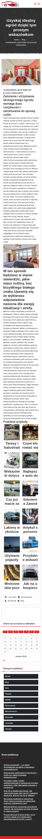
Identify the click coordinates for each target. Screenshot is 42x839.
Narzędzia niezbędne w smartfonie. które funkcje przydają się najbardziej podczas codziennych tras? (19, 801)
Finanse (8, 694)
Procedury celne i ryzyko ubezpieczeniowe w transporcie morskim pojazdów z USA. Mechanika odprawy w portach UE (21, 784)
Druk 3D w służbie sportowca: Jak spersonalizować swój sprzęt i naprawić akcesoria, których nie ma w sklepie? (21, 793)
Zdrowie (8, 729)
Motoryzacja (10, 706)
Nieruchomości (11, 711)
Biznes (7, 676)
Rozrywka (9, 717)
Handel (7, 700)
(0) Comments (26, 597)
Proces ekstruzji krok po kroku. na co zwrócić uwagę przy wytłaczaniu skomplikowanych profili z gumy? (19, 817)
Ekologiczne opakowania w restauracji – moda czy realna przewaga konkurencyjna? (21, 775)
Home (16, 40)
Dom (7, 688)
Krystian (13, 601)
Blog (23, 40)
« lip (3, 660)
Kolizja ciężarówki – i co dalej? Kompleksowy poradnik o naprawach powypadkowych (19, 767)
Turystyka (9, 723)
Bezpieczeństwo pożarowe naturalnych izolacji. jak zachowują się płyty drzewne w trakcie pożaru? (21, 809)
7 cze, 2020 (12, 597)
